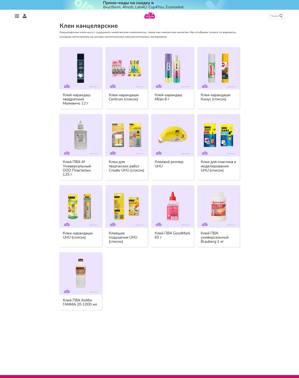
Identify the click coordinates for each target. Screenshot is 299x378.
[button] (24, 16)
